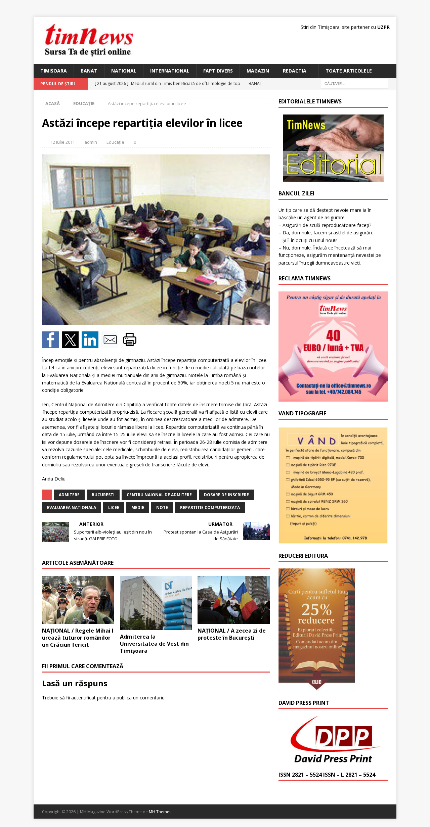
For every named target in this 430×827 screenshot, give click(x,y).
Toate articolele (349, 70)
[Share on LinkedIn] (91, 344)
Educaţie (115, 142)
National (123, 70)
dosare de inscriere (226, 495)
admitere (69, 495)
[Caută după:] (354, 83)
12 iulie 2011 (62, 142)
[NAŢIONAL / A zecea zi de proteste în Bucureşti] (234, 600)
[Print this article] (130, 344)
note (162, 507)
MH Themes (160, 812)
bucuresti (103, 495)
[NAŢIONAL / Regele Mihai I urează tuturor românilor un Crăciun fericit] (78, 600)
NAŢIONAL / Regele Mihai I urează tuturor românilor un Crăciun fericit (78, 637)
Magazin (258, 70)
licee (113, 507)
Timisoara (53, 70)
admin (90, 142)
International (169, 70)
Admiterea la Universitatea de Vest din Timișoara (154, 643)
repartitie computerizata (210, 507)
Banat (89, 70)
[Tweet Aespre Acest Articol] (72, 344)
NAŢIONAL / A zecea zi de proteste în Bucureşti (232, 634)
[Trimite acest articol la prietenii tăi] (111, 344)
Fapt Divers (218, 70)
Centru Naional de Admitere (159, 495)
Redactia (294, 70)
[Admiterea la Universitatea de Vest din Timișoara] (156, 603)
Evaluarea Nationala (71, 507)
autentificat (83, 697)
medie (137, 507)
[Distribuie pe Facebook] (52, 344)
